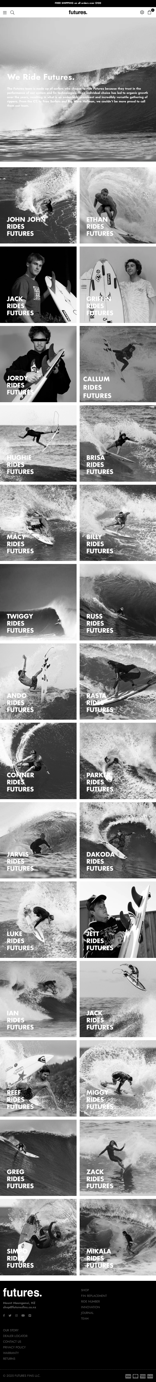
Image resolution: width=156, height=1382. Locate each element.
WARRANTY (11, 1353)
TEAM (85, 1318)
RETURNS (9, 1358)
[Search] (12, 12)
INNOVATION (90, 1307)
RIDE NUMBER (90, 1301)
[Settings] (142, 12)
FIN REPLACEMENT (94, 1296)
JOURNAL (87, 1313)
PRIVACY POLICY (14, 1347)
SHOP (85, 1290)
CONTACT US (12, 1341)
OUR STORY (10, 1330)
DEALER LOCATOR (15, 1336)
